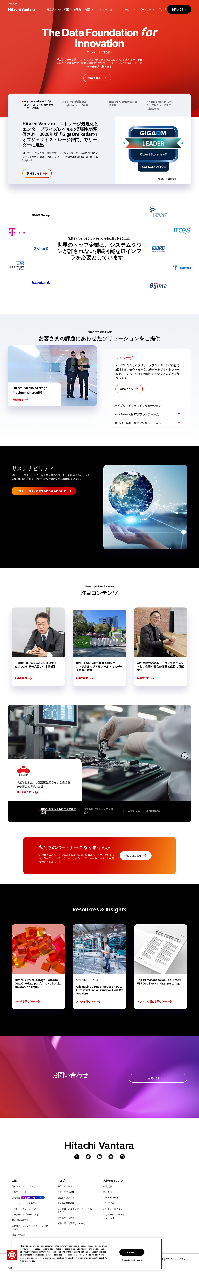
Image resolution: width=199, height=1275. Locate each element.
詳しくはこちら (25, 792)
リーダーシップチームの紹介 (25, 1214)
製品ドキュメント (66, 1197)
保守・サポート (65, 1186)
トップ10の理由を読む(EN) (152, 1001)
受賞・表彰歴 (18, 1234)
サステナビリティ (20, 1191)
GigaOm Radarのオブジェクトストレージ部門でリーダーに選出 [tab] (38, 105)
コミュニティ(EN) (66, 1191)
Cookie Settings (132, 1260)
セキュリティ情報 (66, 1217)
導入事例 (107, 1191)
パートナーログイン (113, 1208)
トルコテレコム (131, 811)
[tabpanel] (99, 150)
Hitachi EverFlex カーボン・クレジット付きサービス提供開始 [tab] (161, 105)
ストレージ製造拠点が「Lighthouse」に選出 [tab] (75, 103)
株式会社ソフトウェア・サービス (99, 811)
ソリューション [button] (106, 9)
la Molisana (153, 811)
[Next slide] (184, 755)
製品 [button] (87, 9)
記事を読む (21, 678)
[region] (87, 1254)
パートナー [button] (145, 9)
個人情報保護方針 (20, 1220)
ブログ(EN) (108, 1203)
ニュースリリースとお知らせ (25, 1203)
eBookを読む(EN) (25, 1001)
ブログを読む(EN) (86, 1001)
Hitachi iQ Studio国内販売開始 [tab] (123, 103)
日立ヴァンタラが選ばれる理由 (64, 9)
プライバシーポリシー (176, 1259)
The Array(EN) (110, 1197)
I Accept (132, 1252)
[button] (160, 9)
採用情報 (16, 1197)
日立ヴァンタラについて (23, 1186)
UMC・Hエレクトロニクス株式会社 (58, 811)
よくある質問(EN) (66, 1203)
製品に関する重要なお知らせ (71, 1223)
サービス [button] (127, 9)
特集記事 (107, 1186)
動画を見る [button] (18, 399)
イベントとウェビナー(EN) (24, 1208)
